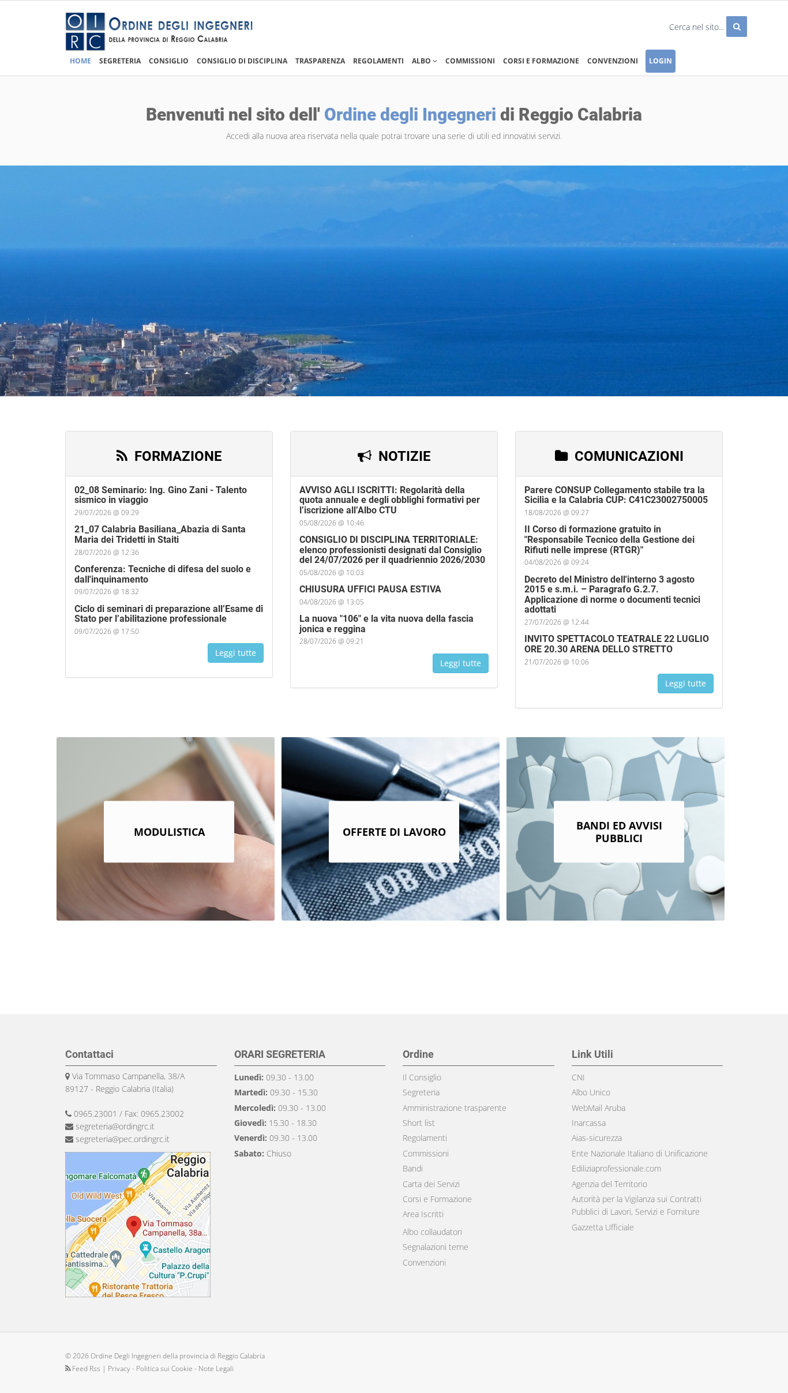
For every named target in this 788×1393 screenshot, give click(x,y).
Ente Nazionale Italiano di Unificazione (640, 1153)
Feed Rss (86, 1368)
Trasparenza (320, 61)
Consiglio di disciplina (242, 61)
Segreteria (120, 61)
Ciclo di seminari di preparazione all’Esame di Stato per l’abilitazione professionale (168, 614)
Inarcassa (589, 1122)
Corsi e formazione (541, 61)
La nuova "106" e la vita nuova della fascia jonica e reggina (386, 623)
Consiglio (169, 61)
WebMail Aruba (598, 1107)
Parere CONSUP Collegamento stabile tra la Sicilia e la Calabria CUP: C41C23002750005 (616, 495)
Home (80, 61)
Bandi (413, 1168)
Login (660, 61)
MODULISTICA (169, 831)
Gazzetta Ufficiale (603, 1227)
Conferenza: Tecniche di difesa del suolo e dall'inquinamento (162, 574)
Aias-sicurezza (597, 1137)
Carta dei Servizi (431, 1183)
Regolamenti (378, 61)
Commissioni (470, 61)
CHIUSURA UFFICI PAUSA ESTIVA (370, 589)
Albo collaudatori (432, 1231)
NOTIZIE (403, 456)
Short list (419, 1122)
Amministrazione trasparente (454, 1107)
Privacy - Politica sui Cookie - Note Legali (171, 1368)
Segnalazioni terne (435, 1246)
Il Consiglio (422, 1077)
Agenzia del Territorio (609, 1183)
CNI (578, 1077)
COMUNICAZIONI (627, 456)
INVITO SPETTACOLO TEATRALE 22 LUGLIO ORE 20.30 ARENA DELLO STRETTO (616, 644)
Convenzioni (612, 61)
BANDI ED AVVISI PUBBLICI (619, 832)
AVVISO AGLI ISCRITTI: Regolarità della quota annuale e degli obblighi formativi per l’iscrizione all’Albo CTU (389, 500)
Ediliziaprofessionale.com (616, 1168)
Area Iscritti (423, 1213)
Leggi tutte (235, 652)
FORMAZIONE (176, 456)
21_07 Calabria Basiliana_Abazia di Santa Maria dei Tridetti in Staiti (160, 534)
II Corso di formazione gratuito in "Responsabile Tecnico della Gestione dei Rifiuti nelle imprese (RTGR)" (609, 539)
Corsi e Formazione (437, 1198)
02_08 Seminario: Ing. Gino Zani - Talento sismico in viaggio (160, 495)
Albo (422, 61)
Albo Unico (591, 1092)
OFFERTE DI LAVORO (394, 831)
